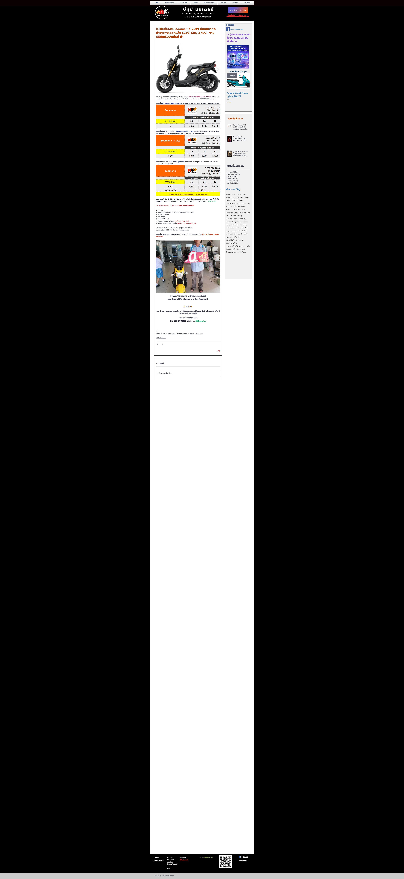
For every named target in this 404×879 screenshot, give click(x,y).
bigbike (236, 222)
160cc (228, 197)
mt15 (237, 228)
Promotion (229, 212)
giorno (246, 222)
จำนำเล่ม (245, 231)
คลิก (239, 231)
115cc (233, 194)
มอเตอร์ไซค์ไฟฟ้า (231, 240)
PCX (243, 209)
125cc (165, 334)
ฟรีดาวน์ (159, 334)
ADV (241, 197)
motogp (244, 225)
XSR (245, 219)
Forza (228, 206)
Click (237, 203)
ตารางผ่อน (171, 334)
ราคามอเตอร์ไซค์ (231, 243)
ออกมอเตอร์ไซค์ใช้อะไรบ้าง (235, 246)
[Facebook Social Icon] (240, 857)
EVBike (243, 203)
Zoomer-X (199, 334)
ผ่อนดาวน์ (229, 237)
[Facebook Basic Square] (228, 29)
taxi (246, 228)
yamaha (234, 231)
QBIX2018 (242, 212)
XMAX (241, 219)
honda (228, 225)
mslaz (228, 228)
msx (232, 228)
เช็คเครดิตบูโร (230, 249)
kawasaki (235, 225)
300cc (233, 197)
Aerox (246, 197)
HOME (228, 209)
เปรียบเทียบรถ (241, 249)
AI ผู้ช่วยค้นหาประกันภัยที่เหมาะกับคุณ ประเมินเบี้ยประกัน (238, 38)
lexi (240, 225)
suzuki (242, 228)
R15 (248, 212)
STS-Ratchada (231, 215)
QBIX (236, 212)
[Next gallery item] (217, 69)
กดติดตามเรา (243, 861)
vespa (228, 231)
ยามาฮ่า (241, 240)
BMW (228, 200)
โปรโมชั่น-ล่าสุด (161, 338)
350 (238, 197)
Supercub (229, 219)
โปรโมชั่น (243, 252)
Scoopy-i (240, 215)
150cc (244, 194)
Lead (233, 209)
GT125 (233, 206)
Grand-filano (241, 206)
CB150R (234, 200)
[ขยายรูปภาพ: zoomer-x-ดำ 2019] (188, 69)
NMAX (238, 209)
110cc (228, 194)
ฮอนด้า (192, 334)
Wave (235, 219)
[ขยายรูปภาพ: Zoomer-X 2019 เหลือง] (188, 266)
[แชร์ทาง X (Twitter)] (162, 345)
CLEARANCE (230, 203)
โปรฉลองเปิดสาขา (182, 334)
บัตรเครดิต (244, 234)
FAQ (248, 203)
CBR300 (240, 200)
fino (241, 222)
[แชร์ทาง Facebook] (157, 345)
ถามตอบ (237, 234)
